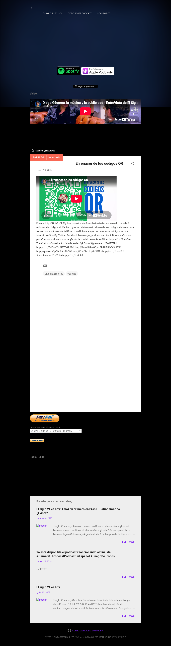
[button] (133, 164)
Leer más (128, 541)
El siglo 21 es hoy (48, 587)
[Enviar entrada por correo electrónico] (45, 267)
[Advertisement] (85, 380)
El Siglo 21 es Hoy (52, 13)
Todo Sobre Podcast (80, 13)
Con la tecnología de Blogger (87, 630)
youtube (71, 273)
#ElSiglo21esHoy (54, 273)
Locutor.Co (104, 13)
